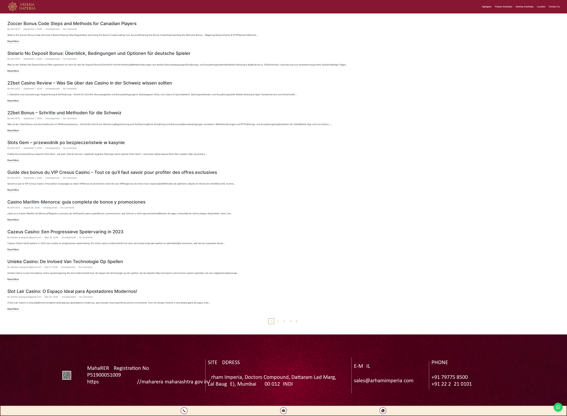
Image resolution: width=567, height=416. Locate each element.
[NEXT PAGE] (296, 321)
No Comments (70, 29)
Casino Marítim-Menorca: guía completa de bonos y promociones (76, 202)
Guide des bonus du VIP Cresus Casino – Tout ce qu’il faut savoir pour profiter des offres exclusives (112, 172)
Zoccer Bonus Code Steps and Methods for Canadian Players (72, 23)
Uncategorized (52, 29)
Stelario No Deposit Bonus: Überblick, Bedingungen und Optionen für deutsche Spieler (98, 53)
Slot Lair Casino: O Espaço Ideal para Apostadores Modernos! (72, 291)
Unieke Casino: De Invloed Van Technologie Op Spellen (65, 261)
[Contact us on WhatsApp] (558, 407)
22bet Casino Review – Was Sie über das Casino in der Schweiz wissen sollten (89, 83)
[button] (297, 321)
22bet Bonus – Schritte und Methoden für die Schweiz (64, 112)
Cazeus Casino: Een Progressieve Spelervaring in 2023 (65, 231)
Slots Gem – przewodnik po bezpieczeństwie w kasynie (66, 142)
